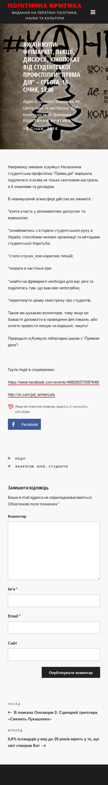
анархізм (24, 466)
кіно (41, 466)
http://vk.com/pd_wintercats (31, 394)
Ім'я (13, 589)
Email (14, 616)
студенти (58, 466)
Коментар (17, 516)
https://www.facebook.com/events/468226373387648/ (53, 382)
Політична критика (47, 120)
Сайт (12, 643)
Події (20, 458)
